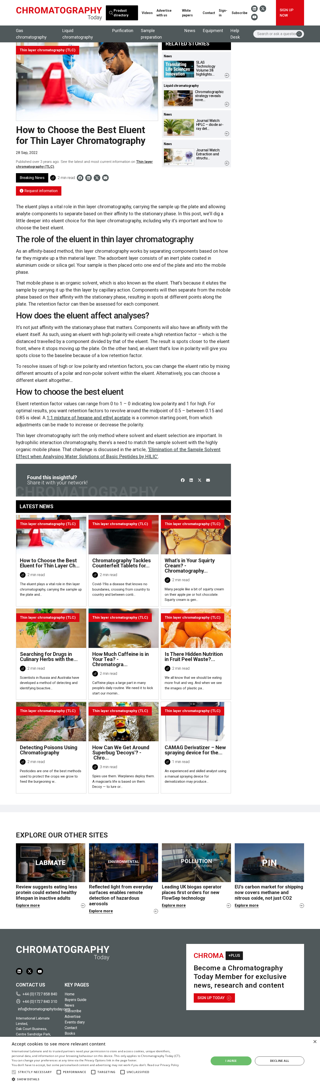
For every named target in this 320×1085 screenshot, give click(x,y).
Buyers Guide (75, 999)
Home (69, 994)
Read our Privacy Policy (163, 1065)
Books (70, 1033)
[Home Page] (59, 13)
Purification (122, 30)
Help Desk (235, 34)
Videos (147, 13)
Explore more (28, 905)
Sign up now (287, 13)
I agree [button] (231, 1061)
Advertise (73, 1016)
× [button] (314, 1042)
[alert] (160, 1061)
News (189, 30)
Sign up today (211, 998)
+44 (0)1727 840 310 (39, 1001)
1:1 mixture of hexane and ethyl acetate (88, 417)
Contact (209, 13)
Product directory (121, 12)
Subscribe (239, 13)
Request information (40, 191)
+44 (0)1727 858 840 (39, 994)
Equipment (213, 30)
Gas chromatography (31, 34)
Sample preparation (151, 34)
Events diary (75, 1022)
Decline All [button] (279, 1061)
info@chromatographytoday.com (39, 1009)
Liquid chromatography (77, 34)
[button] (14, 1072)
